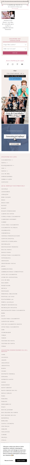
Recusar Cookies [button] (9, 460)
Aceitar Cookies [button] (21, 460)
